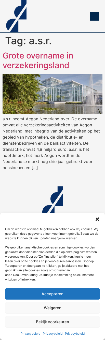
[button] (97, 219)
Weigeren (52, 307)
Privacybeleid (30, 333)
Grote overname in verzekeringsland (38, 60)
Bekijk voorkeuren (52, 321)
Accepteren (52, 293)
